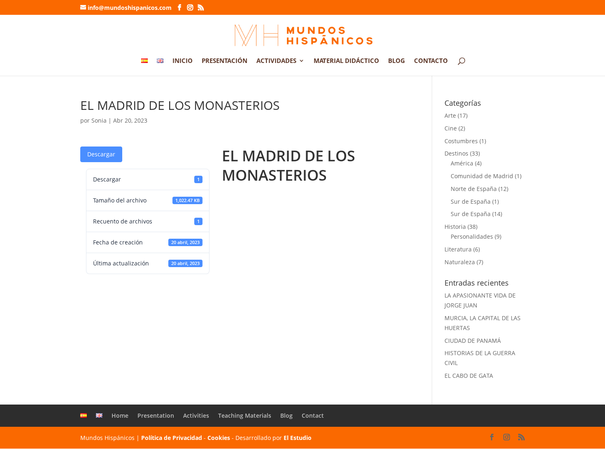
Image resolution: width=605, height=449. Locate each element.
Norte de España (474, 189)
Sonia (99, 120)
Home (120, 415)
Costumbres (461, 141)
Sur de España (471, 201)
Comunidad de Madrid (482, 176)
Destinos (456, 153)
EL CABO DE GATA (468, 375)
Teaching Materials (244, 415)
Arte (450, 115)
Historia (455, 226)
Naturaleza (459, 262)
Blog (396, 61)
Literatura (458, 249)
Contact (313, 415)
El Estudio (298, 438)
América (462, 163)
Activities (196, 415)
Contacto (431, 61)
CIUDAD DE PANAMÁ (472, 340)
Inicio (182, 61)
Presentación (224, 61)
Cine (450, 128)
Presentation (155, 415)
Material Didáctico (346, 61)
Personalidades (472, 236)
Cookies (218, 438)
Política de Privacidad (171, 438)
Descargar (101, 154)
